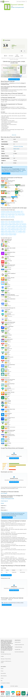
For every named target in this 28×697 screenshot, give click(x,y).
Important (10, 234)
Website (2, 503)
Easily (13, 231)
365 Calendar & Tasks (8, 260)
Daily (2, 226)
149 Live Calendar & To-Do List (10, 417)
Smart (6, 231)
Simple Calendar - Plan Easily (9, 277)
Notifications (13, 229)
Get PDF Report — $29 (6, 173)
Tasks (23, 214)
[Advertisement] (14, 24)
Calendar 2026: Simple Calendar (10, 322)
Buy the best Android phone (19, 651)
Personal (2, 216)
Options (24, 226)
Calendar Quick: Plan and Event (10, 180)
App (6, 216)
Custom (6, 234)
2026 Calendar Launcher (9, 339)
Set (5, 226)
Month (10, 214)
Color (13, 216)
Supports (2, 234)
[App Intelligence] (2, 687)
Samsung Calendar (22, 185)
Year (9, 216)
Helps (24, 231)
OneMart (2, 656)
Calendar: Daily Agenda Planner (10, 364)
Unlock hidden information (14, 458)
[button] (14, 505)
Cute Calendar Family (8, 239)
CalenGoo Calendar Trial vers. (9, 434)
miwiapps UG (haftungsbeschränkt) (7, 498)
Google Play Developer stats (19, 644)
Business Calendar (8, 400)
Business (20, 226)
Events (20, 214)
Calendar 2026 (7, 290)
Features (9, 226)
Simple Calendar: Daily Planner (10, 294)
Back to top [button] (25, 687)
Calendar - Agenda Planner (9, 326)
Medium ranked (16, 148)
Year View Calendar (8, 269)
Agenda (2, 221)
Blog (1, 680)
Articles (2, 678)
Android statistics (18, 642)
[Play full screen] (24, 51)
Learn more (21, 171)
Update (14, 234)
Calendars (17, 221)
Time (22, 221)
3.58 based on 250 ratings (18, 146)
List (16, 231)
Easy (20, 224)
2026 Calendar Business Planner (10, 252)
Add (6, 221)
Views (17, 226)
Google (10, 224)
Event (6, 214)
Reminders (13, 221)
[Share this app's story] (21, 51)
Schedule (2, 224)
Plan (6, 229)
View (16, 214)
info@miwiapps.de (4, 500)
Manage (13, 226)
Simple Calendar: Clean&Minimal (10, 273)
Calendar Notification (8, 413)
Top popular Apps (17, 649)
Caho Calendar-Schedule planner (10, 298)
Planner (6, 224)
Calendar (2, 214)
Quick (21, 229)
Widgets (2, 231)
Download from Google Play (14, 79)
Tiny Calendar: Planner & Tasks (10, 202)
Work (9, 229)
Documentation (3, 673)
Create (17, 224)
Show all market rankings (6, 575)
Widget (2, 229)
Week (13, 214)
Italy (6, 572)
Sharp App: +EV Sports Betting (6, 658)
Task (9, 221)
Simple (14, 224)
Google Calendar (7, 286)
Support (9, 231)
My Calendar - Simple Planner (9, 256)
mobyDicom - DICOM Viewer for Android (6, 662)
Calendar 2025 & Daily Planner (10, 185)
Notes (18, 229)
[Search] (26, 1)
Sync (24, 229)
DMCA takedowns (4, 675)
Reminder (24, 224)
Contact (2, 668)
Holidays (20, 231)
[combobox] (20, 1)
